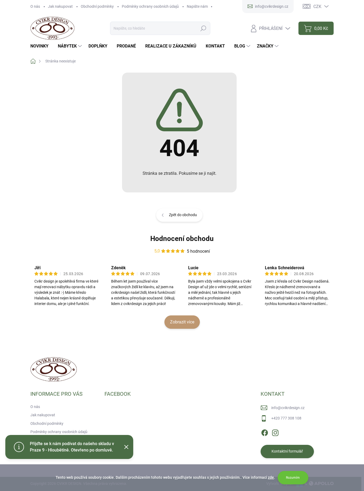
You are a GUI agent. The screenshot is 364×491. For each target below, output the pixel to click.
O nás (35, 6)
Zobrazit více (182, 321)
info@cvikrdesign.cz (288, 408)
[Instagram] (275, 432)
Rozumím (293, 478)
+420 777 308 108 (286, 418)
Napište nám (197, 6)
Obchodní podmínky (97, 6)
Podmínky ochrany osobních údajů (150, 6)
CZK (317, 6)
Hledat (203, 28)
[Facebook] (265, 432)
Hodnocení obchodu (182, 239)
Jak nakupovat (60, 6)
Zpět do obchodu (183, 215)
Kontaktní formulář (287, 451)
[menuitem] (41, 46)
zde (271, 477)
